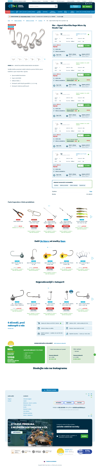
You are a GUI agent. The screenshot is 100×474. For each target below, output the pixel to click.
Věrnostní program (60, 1)
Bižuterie (45, 12)
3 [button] (50, 247)
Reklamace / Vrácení (36, 1)
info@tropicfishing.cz (79, 407)
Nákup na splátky (70, 1)
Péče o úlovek (65, 12)
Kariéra (24, 407)
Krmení (33, 12)
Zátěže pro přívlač (30, 20)
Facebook (69, 402)
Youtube (79, 402)
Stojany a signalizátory (53, 12)
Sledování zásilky (27, 405)
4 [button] (51, 247)
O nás (78, 1)
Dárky (78, 12)
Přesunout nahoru (51, 390)
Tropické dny (82, 185)
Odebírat (84, 436)
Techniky (89, 12)
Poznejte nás (10, 328)
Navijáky (25, 12)
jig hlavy (45, 241)
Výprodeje (7, 12)
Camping (29, 12)
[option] (13, 59)
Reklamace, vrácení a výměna (30, 403)
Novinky (12, 12)
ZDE (62, 16)
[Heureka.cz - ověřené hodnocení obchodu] (10, 344)
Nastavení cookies (27, 409)
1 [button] (47, 247)
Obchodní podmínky (27, 413)
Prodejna (84, 1)
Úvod (9, 20)
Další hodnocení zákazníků (60, 343)
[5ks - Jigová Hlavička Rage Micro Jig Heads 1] (13, 59)
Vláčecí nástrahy (39, 12)
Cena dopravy (26, 411)
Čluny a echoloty (72, 12)
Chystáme (84, 12)
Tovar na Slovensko (51, 461)
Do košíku (87, 46)
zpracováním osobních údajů (65, 437)
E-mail (58, 430)
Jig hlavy (40, 20)
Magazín (52, 1)
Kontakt (90, 1)
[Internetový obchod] (16, 6)
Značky (93, 12)
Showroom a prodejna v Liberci (17, 1)
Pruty (21, 12)
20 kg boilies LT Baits (25, 16)
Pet (80, 12)
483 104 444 (61, 407)
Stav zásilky (45, 1)
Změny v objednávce (28, 415)
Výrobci (25, 401)
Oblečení (60, 12)
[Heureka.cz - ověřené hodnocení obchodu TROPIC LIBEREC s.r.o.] (66, 451)
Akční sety (17, 12)
